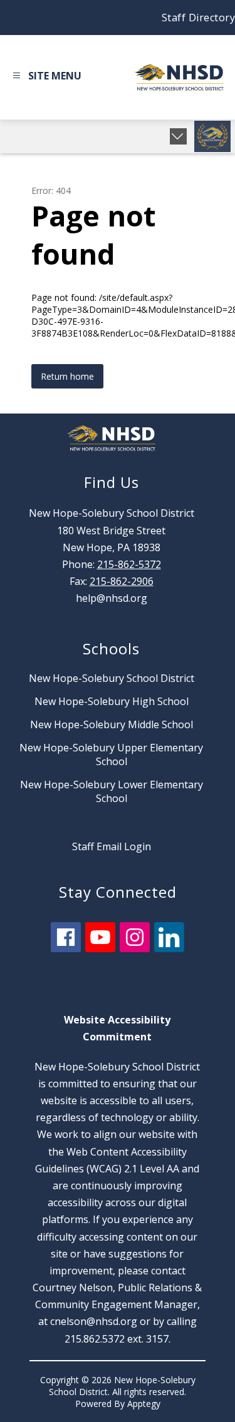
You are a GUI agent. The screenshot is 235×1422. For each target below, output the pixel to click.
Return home (67, 376)
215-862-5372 (129, 564)
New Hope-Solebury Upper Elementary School (111, 754)
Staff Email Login (111, 846)
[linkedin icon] (169, 948)
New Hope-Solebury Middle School (111, 724)
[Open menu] (45, 77)
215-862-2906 (122, 581)
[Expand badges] (178, 136)
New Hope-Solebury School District (111, 678)
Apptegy (143, 1403)
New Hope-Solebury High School (111, 701)
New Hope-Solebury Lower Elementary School (111, 791)
